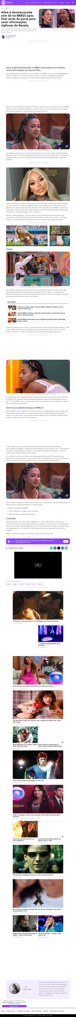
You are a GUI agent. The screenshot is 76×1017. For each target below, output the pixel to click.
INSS (73, 2)
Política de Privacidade (57, 967)
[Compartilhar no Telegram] (66, 548)
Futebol (61, 2)
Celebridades (47, 2)
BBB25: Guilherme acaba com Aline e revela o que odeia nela (29, 534)
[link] (14, 944)
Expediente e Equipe (23, 967)
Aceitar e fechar (14, 1006)
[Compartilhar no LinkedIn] (62, 548)
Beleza (68, 2)
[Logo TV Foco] (7, 2)
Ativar (65, 541)
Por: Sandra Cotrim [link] (11, 35)
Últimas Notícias (35, 2)
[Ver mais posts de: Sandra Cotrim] (3, 37)
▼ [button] (58, 29)
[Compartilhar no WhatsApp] (51, 548)
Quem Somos (11, 967)
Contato (45, 967)
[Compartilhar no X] (58, 548)
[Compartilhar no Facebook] (55, 548)
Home (27, 2)
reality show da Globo (14, 415)
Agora (55, 2)
